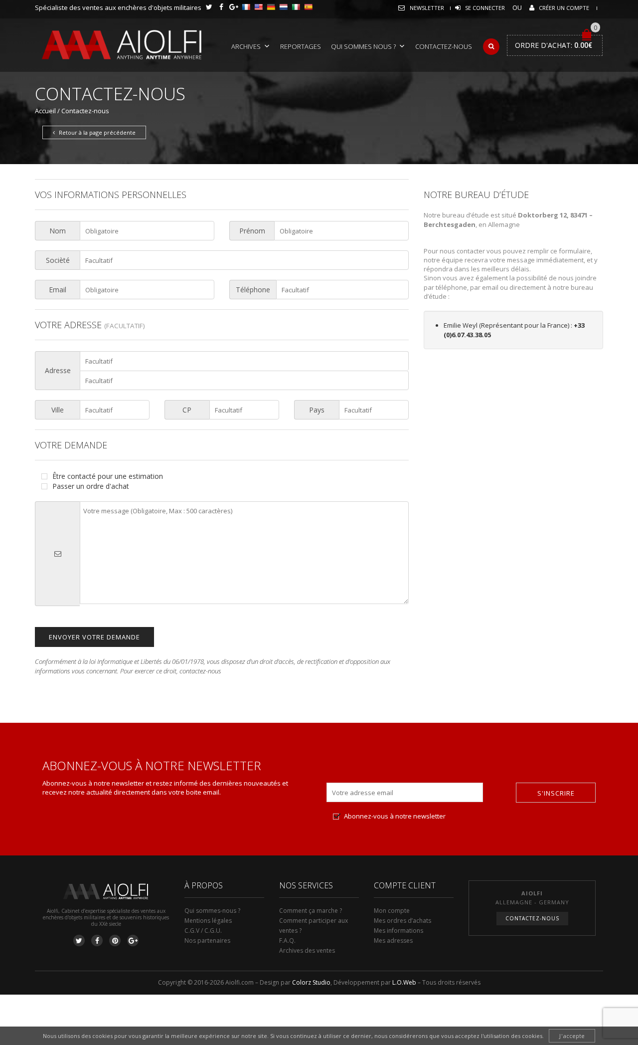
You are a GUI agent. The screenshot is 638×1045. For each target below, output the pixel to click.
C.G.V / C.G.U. (203, 930)
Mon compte (392, 910)
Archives (246, 46)
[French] (245, 7)
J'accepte (572, 1036)
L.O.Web (404, 982)
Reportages (300, 46)
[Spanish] (308, 7)
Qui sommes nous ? (363, 46)
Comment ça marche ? (310, 910)
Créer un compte (564, 7)
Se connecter (485, 7)
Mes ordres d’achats (402, 920)
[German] (270, 7)
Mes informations (398, 930)
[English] (258, 7)
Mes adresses (393, 940)
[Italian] (295, 7)
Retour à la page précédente (96, 132)
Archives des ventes (307, 950)
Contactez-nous (443, 46)
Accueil (45, 110)
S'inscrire (556, 793)
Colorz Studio (311, 982)
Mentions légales (208, 920)
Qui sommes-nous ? (212, 910)
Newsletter (427, 7)
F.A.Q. (287, 940)
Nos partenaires (207, 940)
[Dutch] (283, 7)
